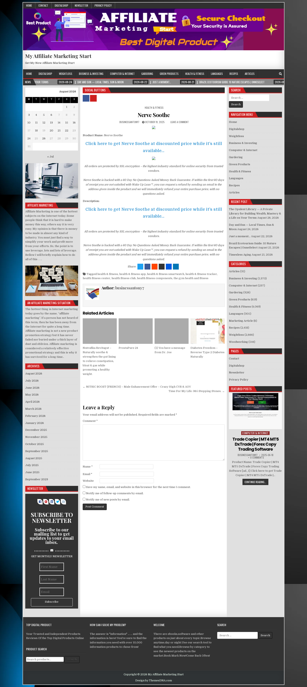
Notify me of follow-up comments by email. (114, 493)
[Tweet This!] (140, 267)
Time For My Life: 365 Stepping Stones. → (197, 391)
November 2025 (36, 437)
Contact (43, 5)
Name (88, 466)
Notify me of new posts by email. (108, 499)
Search (72, 659)
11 (36, 122)
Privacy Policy (103, 5)
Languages (217, 74)
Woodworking (238, 341)
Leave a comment (179, 122)
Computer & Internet (122, 74)
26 (44, 138)
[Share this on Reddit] (154, 267)
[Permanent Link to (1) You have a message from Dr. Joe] (172, 331)
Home (29, 5)
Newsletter (81, 5)
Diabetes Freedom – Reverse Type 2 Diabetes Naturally (207, 352)
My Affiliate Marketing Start (58, 56)
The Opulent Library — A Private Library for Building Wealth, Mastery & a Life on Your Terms (255, 213)
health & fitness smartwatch (165, 274)
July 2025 (32, 465)
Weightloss (65, 74)
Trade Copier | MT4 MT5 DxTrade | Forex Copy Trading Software (255, 444)
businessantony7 (129, 122)
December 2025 (36, 429)
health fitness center (96, 278)
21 (59, 130)
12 (43, 122)
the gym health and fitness (191, 278)
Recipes (234, 74)
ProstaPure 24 (128, 347)
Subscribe (51, 601)
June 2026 (32, 387)
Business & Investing (91, 74)
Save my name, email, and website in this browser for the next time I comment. (138, 487)
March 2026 (33, 408)
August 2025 (33, 458)
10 (28, 122)
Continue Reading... (255, 482)
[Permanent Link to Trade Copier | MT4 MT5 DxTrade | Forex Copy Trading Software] (255, 411)
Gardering (147, 74)
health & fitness (107, 274)
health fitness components (154, 278)
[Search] (280, 74)
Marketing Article (241, 320)
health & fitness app (132, 274)
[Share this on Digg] (169, 267)
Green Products (169, 74)
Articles (250, 74)
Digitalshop (61, 5)
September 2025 (36, 451)
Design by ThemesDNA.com (153, 680)
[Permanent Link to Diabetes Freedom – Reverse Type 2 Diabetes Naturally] (207, 331)
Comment (90, 420)
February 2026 (35, 415)
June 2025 (32, 472)
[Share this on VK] (162, 267)
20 (51, 130)
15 (66, 122)
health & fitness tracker (201, 274)
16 (74, 122)
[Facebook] (274, 74)
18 (36, 130)
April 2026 (32, 401)
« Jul (50, 156)
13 (51, 122)
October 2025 (34, 444)
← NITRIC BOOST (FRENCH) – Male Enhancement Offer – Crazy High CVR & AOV (137, 386)
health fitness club (124, 278)
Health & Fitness (194, 74)
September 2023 (36, 479)
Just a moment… (239, 236)
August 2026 (33, 373)
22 (66, 130)
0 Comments (257, 457)
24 (28, 138)
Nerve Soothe (154, 114)
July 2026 (32, 380)
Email (87, 474)
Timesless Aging (240, 254)
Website (88, 480)
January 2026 (34, 423)
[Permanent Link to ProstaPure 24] (136, 331)
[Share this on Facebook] (147, 267)
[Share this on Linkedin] (176, 267)
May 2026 (32, 394)
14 (59, 122)
